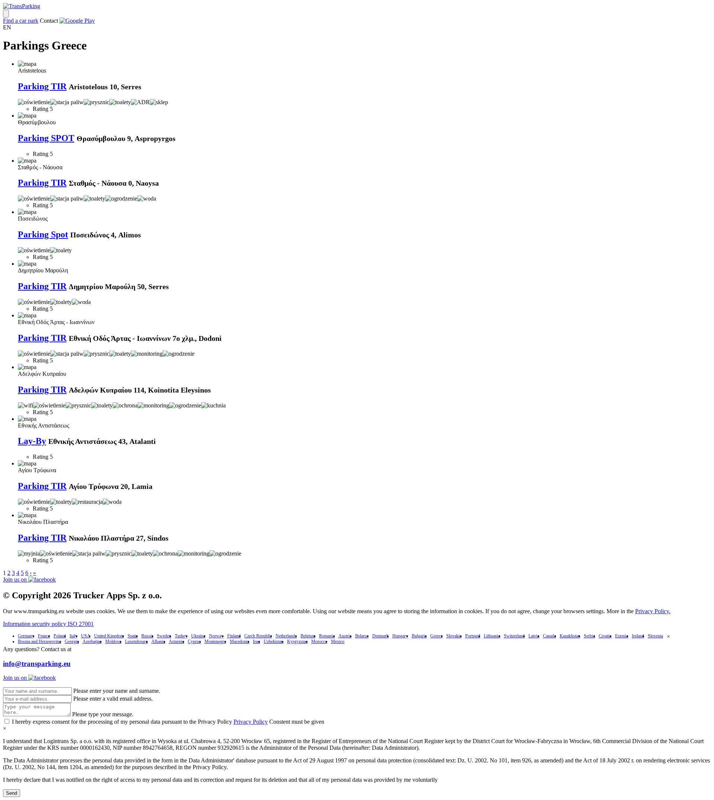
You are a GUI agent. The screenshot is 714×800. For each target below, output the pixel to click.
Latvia (533, 636)
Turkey (181, 636)
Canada (549, 636)
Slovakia (453, 636)
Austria (344, 636)
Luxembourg (136, 641)
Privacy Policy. (652, 611)
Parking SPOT (46, 138)
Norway (216, 636)
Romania (327, 636)
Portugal (472, 636)
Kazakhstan (570, 636)
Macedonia (239, 641)
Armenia (176, 641)
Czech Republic (258, 636)
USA (85, 636)
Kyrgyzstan (297, 641)
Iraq (256, 641)
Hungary (400, 636)
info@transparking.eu (37, 664)
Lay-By (32, 441)
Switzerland (514, 636)
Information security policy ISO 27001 (48, 624)
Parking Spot (43, 234)
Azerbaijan (92, 641)
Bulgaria (419, 636)
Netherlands (286, 636)
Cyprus (194, 641)
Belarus (362, 636)
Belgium (307, 636)
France (44, 636)
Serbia (589, 636)
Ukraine (198, 636)
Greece (436, 636)
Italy (73, 636)
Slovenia (655, 636)
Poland (60, 636)
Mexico (337, 641)
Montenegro (215, 641)
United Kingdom (109, 636)
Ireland (638, 636)
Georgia (72, 641)
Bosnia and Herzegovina (39, 641)
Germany (26, 636)
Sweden (164, 636)
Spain (133, 636)
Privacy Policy (251, 722)
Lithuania (492, 636)
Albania (158, 641)
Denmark (380, 636)
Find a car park (20, 20)
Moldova (113, 641)
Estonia (621, 636)
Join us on (15, 579)
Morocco (319, 641)
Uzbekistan (273, 641)
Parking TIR (42, 86)
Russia (147, 636)
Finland (234, 636)
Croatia (605, 636)
